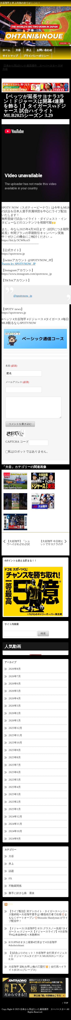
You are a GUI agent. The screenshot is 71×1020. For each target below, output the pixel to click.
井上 (28, 50)
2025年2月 (15, 801)
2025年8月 (15, 757)
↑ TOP (65, 1003)
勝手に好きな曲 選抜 (21, 893)
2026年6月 (15, 683)
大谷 (18, 50)
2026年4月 (15, 698)
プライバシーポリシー (36, 55)
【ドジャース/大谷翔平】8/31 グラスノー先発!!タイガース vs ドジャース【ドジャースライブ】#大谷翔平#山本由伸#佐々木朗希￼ (38, 931)
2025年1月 (15, 809)
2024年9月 (15, 838)
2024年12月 (15, 816)
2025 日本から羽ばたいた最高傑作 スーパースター (40, 1009)
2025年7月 (15, 764)
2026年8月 (15, 668)
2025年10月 (15, 742)
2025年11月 (15, 735)
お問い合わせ (44, 50)
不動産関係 (15, 885)
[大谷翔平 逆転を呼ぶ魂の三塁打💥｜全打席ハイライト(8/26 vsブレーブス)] (15, 521)
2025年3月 (15, 794)
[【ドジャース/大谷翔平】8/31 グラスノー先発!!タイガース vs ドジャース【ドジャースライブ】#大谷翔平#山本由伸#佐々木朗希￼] (43, 480)
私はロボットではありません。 (29, 451)
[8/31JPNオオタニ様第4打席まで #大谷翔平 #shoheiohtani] (15, 501)
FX (10, 878)
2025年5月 (15, 779)
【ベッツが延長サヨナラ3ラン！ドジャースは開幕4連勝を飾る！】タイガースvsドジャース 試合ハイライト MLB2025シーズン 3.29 (35, 106)
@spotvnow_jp (22, 295)
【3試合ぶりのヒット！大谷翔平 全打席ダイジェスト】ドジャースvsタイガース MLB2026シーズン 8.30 (38, 956)
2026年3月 (15, 705)
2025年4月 (15, 786)
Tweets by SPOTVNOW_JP (19, 263)
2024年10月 (15, 831)
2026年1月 (15, 720)
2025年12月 (15, 727)
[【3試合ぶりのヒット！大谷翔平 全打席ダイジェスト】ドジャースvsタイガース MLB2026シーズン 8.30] (43, 501)
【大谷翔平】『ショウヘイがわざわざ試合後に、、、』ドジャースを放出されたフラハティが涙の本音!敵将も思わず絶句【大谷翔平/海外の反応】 (19, 543)
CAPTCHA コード (17, 441)
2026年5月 (15, 690)
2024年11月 (15, 823)
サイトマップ (10, 55)
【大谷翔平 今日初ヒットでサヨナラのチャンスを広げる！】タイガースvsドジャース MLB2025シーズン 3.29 (51, 543)
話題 (12, 870)
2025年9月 (15, 750)
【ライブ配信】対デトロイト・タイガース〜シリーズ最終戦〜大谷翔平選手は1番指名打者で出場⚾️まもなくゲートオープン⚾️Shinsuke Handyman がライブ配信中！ (38, 916)
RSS (10, 904)
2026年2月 (15, 713)
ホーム (6, 50)
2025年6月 (15, 772)
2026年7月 (15, 676)
